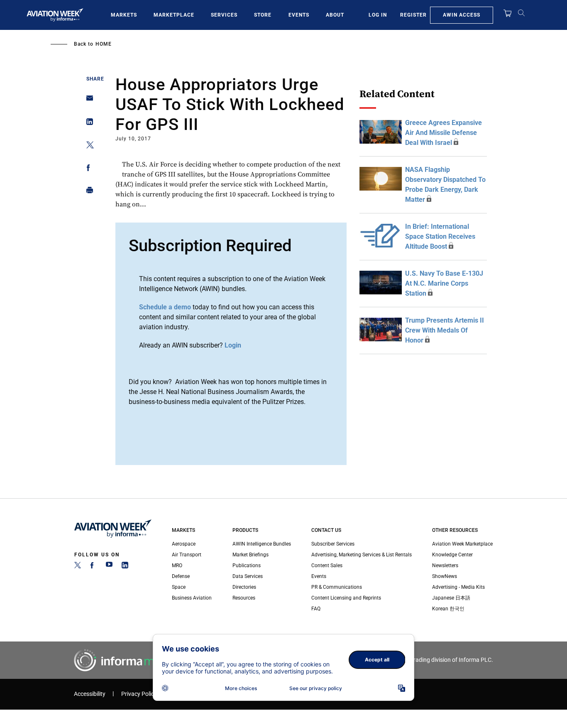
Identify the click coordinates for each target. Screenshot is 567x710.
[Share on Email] (87, 100)
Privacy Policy (139, 694)
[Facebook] (93, 567)
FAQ (315, 609)
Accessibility (89, 694)
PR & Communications (336, 587)
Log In (378, 15)
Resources (243, 598)
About (335, 15)
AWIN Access (461, 15)
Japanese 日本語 (451, 598)
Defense (181, 576)
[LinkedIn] (125, 567)
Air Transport (186, 555)
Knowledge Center (452, 555)
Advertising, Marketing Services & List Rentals (361, 555)
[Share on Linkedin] (87, 123)
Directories (244, 587)
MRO (177, 565)
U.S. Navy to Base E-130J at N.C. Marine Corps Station (444, 283)
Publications (246, 565)
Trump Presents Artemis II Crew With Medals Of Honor (444, 330)
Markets (124, 15)
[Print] (87, 192)
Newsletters (445, 565)
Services (224, 15)
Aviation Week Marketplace (462, 544)
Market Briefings (250, 555)
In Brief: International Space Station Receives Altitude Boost (440, 236)
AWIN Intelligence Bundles (261, 544)
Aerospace (184, 544)
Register (413, 15)
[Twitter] (77, 567)
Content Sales (326, 565)
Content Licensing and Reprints (346, 598)
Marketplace (174, 15)
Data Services (247, 576)
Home (103, 44)
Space (179, 587)
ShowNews (444, 576)
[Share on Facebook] (87, 169)
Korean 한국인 (448, 609)
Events (298, 15)
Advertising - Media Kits (458, 587)
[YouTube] (109, 567)
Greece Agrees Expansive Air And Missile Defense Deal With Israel (443, 133)
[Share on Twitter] (87, 146)
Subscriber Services (332, 544)
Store (262, 15)
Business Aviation (192, 598)
